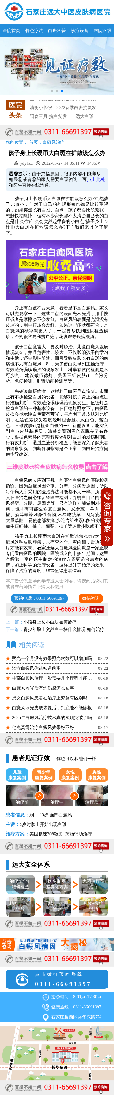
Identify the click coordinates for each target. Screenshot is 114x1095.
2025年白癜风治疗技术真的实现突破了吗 (52, 717)
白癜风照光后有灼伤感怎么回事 (43, 688)
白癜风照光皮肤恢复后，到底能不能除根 (52, 707)
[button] (52, 91)
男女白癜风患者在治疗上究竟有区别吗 (49, 698)
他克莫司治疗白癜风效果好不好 (43, 727)
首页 (33, 142)
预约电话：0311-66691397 (39, 598)
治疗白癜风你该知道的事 (36, 668)
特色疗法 (34, 30)
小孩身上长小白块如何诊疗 (50, 622)
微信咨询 (91, 598)
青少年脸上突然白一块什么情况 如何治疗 (63, 629)
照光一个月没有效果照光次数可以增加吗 (52, 658)
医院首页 (11, 30)
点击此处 (96, 179)
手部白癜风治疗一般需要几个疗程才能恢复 (53, 678)
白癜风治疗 (53, 142)
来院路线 (102, 30)
